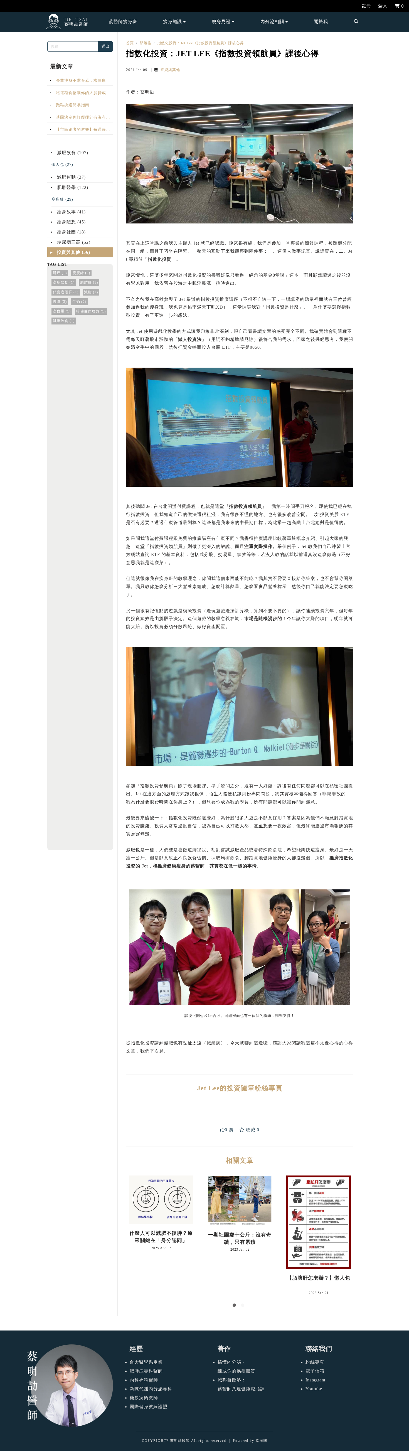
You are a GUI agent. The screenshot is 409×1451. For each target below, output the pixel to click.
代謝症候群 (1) (65, 292)
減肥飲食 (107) (72, 152)
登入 (383, 5)
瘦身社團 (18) (71, 232)
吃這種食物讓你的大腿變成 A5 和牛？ (80, 94)
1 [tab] (235, 1306)
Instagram (315, 1380)
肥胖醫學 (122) (72, 187)
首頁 (130, 43)
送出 (105, 46)
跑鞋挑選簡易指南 (72, 105)
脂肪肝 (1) (89, 282)
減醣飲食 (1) (64, 321)
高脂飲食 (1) (64, 282)
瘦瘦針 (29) (62, 199)
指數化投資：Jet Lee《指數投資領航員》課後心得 (200, 43)
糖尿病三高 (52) (73, 242)
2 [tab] (244, 1306)
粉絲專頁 (314, 1362)
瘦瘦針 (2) (81, 273)
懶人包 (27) (62, 164)
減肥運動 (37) (71, 177)
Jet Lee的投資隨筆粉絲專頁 (239, 1088)
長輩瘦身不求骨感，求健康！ (82, 80)
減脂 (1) (91, 292)
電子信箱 (314, 1371)
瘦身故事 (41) (71, 212)
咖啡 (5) (60, 302)
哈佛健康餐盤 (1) (91, 311)
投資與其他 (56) (72, 252)
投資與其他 (169, 70)
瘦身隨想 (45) (71, 222)
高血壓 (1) (62, 311)
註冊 (366, 5)
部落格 (145, 43)
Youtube (313, 1388)
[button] (174, 21)
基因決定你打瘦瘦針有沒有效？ (76, 118)
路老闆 (261, 1441)
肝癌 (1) (60, 273)
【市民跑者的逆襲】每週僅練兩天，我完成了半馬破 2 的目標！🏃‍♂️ (79, 130)
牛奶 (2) (79, 302)
